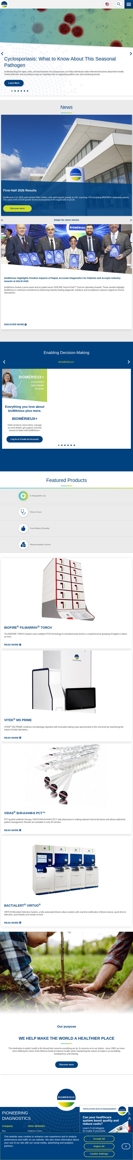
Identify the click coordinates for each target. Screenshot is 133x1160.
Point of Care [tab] (36, 512)
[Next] (131, 53)
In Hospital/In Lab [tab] (38, 496)
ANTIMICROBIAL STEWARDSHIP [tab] (61, 445)
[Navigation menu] (128, 4)
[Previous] (2, 53)
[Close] (126, 1146)
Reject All (99, 1146)
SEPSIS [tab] (65, 445)
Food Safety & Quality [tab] (39, 528)
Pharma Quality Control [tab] (40, 544)
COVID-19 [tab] (74, 445)
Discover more (17, 208)
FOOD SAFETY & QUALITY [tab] (68, 445)
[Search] (119, 5)
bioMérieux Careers (35, 1131)
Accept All (99, 1138)
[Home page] (4, 4)
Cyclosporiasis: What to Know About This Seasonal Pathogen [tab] (12, 91)
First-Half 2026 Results (19, 190)
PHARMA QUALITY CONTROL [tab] (71, 445)
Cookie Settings (99, 1153)
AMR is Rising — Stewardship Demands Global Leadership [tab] (27, 91)
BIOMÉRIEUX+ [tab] (66, 362)
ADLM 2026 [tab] (18, 91)
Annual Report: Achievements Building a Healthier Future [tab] (24, 91)
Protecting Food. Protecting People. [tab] (21, 91)
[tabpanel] (66, 742)
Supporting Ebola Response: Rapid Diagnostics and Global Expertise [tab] (15, 91)
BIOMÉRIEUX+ (24, 419)
